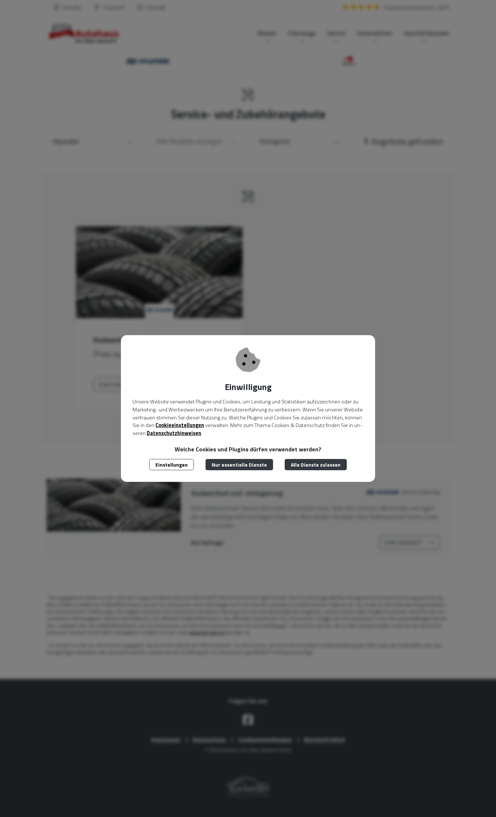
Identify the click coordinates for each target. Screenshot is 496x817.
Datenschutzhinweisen (174, 433)
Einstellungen (171, 464)
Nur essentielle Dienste (239, 464)
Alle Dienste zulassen (316, 464)
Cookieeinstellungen (179, 425)
